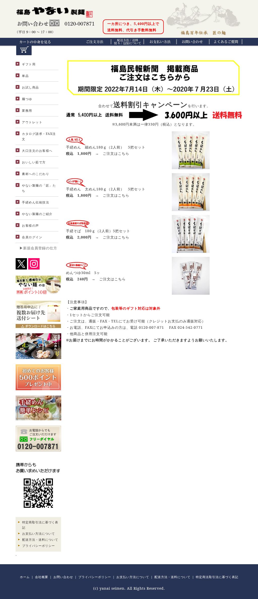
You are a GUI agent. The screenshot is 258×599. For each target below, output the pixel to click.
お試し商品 (30, 87)
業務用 (27, 110)
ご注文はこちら (116, 153)
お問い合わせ (63, 577)
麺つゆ (27, 99)
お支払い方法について (38, 533)
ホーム (25, 577)
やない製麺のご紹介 (37, 214)
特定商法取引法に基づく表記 (217, 577)
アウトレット (32, 122)
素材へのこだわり (35, 174)
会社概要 (41, 577)
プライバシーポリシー (38, 546)
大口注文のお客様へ (37, 150)
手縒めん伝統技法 (35, 202)
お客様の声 (30, 225)
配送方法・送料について (40, 539)
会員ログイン (32, 237)
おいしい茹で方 (34, 162)
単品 (25, 76)
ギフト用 (29, 64)
